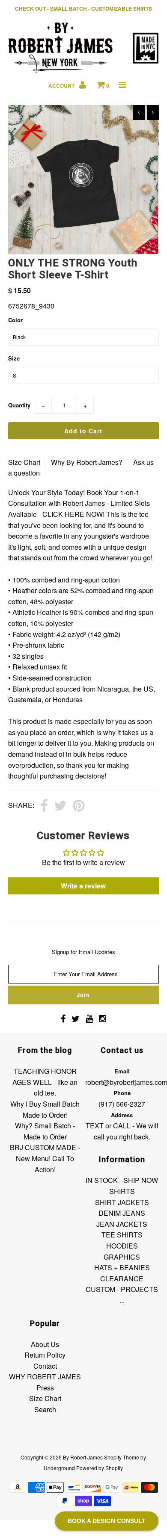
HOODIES (122, 1246)
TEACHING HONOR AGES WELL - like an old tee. (45, 1082)
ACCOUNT (62, 85)
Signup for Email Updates (83, 952)
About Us (45, 1344)
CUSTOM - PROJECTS (122, 1289)
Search (45, 1409)
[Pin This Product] (78, 806)
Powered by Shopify (99, 1467)
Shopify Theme (121, 1457)
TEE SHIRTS (122, 1235)
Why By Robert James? (86, 462)
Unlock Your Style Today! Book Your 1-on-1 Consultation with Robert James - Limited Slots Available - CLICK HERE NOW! (79, 503)
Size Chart (24, 462)
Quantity (19, 405)
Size (14, 358)
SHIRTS (122, 1191)
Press (45, 1388)
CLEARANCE (121, 1278)
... (122, 1300)
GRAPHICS (122, 1257)
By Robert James (83, 1457)
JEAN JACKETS (121, 1224)
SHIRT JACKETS (122, 1202)
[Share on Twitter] (60, 806)
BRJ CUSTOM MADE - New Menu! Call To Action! (45, 1158)
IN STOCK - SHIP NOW (122, 1180)
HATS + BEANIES (122, 1267)
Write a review (83, 886)
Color (15, 320)
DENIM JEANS (121, 1213)
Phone (122, 1093)
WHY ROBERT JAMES (45, 1376)
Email (122, 1071)
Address (122, 1115)
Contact (45, 1366)
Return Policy (45, 1355)
